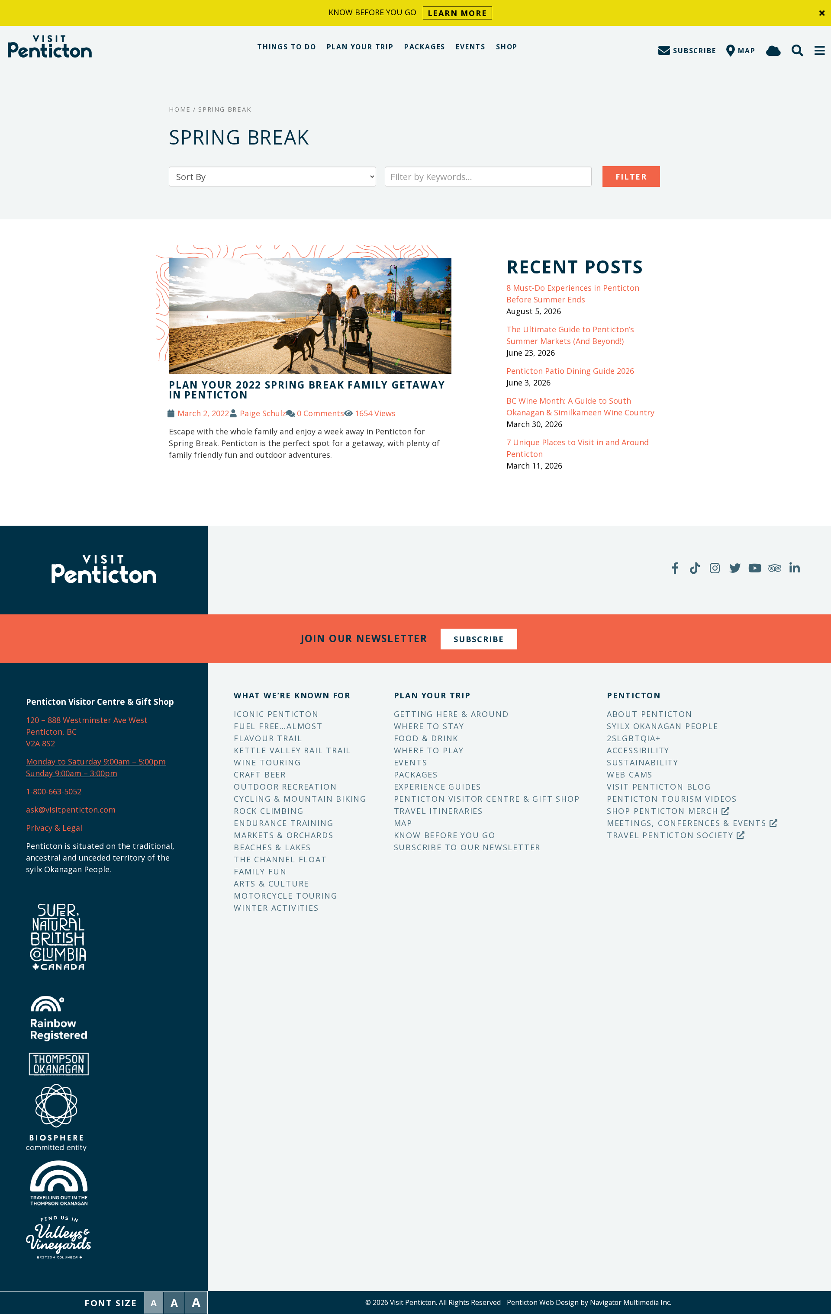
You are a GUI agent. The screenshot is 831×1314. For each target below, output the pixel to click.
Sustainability (643, 762)
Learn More (457, 13)
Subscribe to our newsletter (467, 847)
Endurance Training (283, 823)
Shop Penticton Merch (664, 811)
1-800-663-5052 (53, 791)
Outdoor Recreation (285, 786)
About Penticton (649, 714)
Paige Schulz (263, 413)
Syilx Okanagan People (662, 726)
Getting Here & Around (451, 714)
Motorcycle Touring (285, 895)
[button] (820, 50)
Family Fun (260, 871)
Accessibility (638, 750)
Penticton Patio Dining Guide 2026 (570, 371)
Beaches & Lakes (272, 847)
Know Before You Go (445, 835)
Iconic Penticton (276, 714)
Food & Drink (426, 738)
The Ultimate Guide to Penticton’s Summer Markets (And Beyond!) (570, 335)
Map (403, 823)
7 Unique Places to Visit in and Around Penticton (577, 448)
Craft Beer (260, 774)
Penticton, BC (51, 731)
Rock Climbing (268, 811)
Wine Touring (267, 762)
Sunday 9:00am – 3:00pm (71, 773)
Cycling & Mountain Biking (300, 799)
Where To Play (429, 750)
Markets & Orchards (283, 835)
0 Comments (320, 413)
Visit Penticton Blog (659, 786)
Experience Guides (438, 786)
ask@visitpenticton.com (71, 809)
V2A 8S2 (40, 743)
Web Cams (630, 774)
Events (471, 46)
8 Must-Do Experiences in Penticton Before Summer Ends (572, 294)
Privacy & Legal (54, 827)
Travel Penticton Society (672, 835)
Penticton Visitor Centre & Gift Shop (487, 799)
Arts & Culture (271, 883)
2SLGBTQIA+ (634, 738)
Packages (424, 46)
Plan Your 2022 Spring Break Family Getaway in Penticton (307, 390)
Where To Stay (429, 726)
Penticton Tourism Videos (672, 799)
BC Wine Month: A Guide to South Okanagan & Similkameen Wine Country (580, 406)
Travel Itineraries (438, 811)
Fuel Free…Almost (278, 726)
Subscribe (479, 639)
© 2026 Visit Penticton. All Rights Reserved (433, 1302)
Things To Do (286, 46)
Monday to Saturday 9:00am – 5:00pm (96, 761)
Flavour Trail (268, 738)
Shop (507, 46)
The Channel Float (280, 859)
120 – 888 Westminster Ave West (87, 720)
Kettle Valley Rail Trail (292, 750)
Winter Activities (276, 908)
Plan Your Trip (360, 46)
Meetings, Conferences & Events (688, 823)
